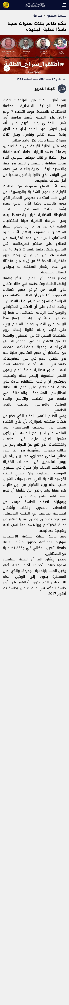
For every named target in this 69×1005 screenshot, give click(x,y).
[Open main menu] (64, 5)
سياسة (37, 15)
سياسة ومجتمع (56, 15)
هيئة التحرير (45, 88)
